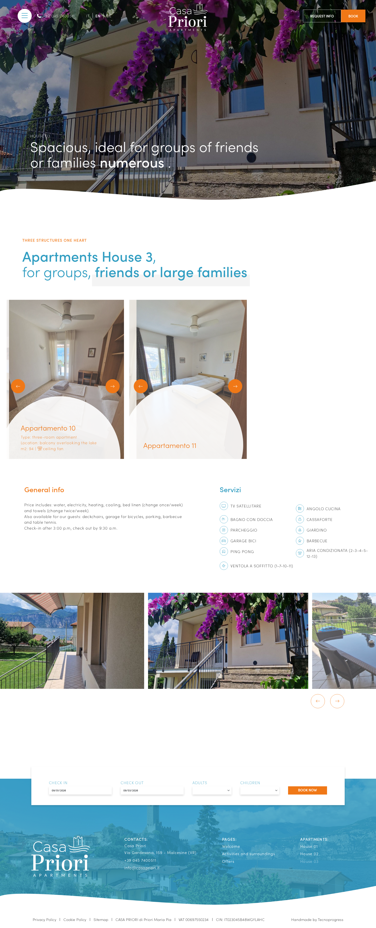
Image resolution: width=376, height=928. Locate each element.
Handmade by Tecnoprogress (317, 919)
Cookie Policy (74, 919)
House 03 (309, 861)
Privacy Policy (44, 919)
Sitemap (101, 919)
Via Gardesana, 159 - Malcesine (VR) (160, 852)
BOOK (353, 16)
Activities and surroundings (248, 853)
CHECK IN (58, 782)
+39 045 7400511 (59, 15)
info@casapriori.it (142, 867)
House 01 (309, 846)
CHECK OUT (132, 782)
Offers (228, 861)
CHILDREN (250, 782)
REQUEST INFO (322, 16)
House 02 (309, 853)
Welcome (231, 846)
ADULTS (200, 782)
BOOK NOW (307, 789)
